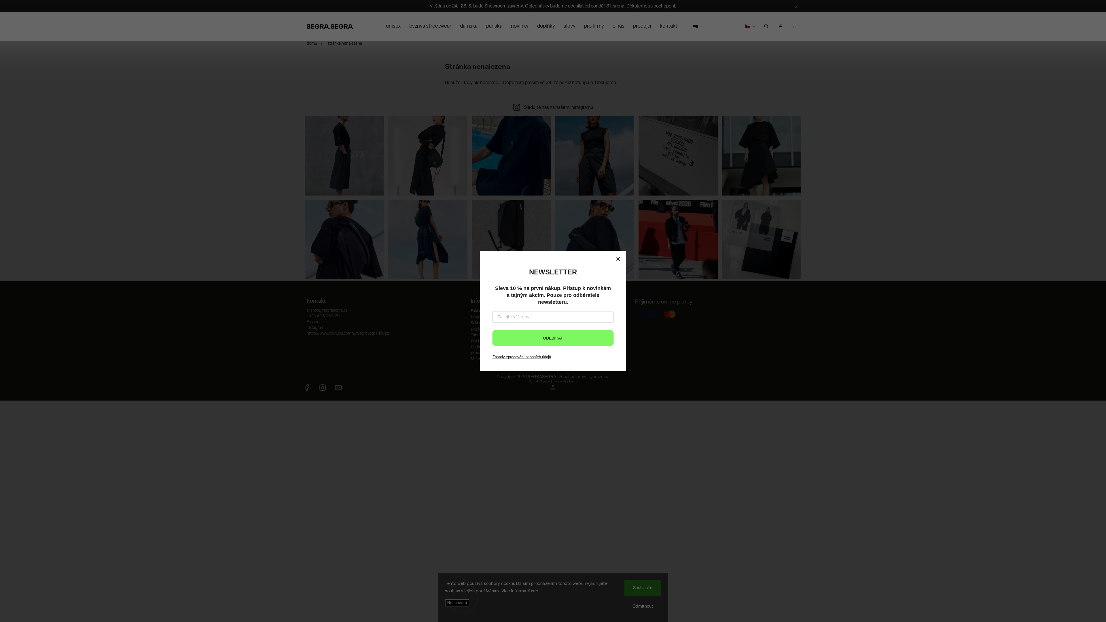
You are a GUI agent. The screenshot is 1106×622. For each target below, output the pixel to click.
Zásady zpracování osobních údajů (522, 357)
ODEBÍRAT (553, 338)
